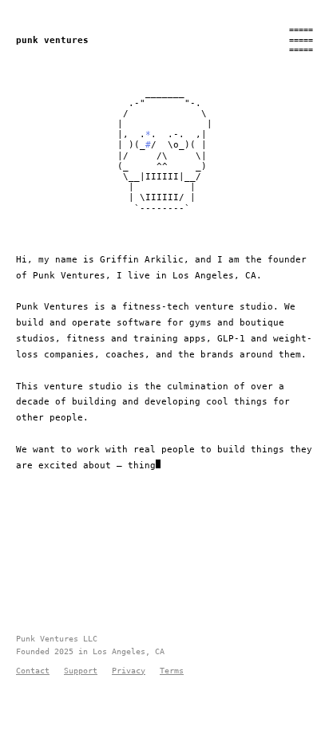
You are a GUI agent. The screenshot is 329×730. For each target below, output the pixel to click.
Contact (33, 670)
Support (80, 670)
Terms (172, 670)
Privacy (128, 670)
